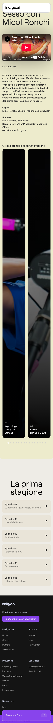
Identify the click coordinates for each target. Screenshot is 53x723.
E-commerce (8, 690)
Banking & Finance (10, 666)
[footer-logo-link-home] (20, 604)
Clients (5, 640)
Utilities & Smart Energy (12, 676)
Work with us (8, 649)
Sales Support (35, 671)
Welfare (5, 680)
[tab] (8, 443)
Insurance (6, 671)
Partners (6, 644)
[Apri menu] (45, 8)
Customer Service (37, 666)
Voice (31, 640)
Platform (32, 635)
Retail (4, 685)
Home (5, 635)
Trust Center (34, 644)
